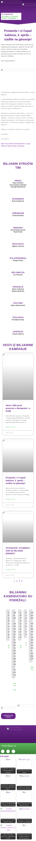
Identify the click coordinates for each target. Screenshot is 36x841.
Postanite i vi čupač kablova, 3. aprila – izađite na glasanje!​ (16, 480)
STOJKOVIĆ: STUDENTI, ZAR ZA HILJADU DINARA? (18, 551)
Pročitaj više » (11, 427)
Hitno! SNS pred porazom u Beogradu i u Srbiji (18, 408)
